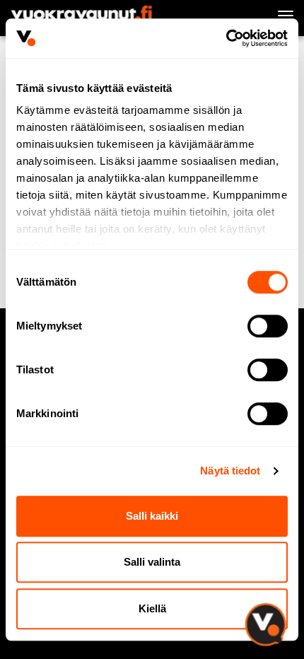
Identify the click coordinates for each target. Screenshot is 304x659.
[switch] (267, 326)
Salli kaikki (152, 516)
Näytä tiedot (230, 471)
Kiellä (152, 608)
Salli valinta (152, 562)
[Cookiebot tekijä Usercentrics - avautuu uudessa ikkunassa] (226, 38)
